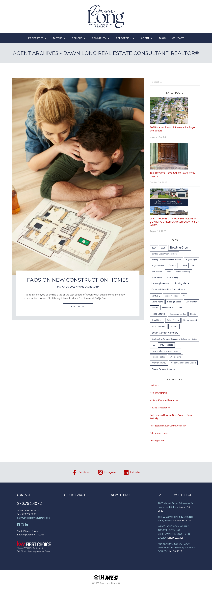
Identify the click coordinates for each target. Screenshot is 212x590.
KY (184, 296)
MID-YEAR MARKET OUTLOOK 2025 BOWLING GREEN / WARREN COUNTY (176, 547)
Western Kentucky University (164, 369)
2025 (163, 248)
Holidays (154, 385)
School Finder (157, 320)
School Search (173, 320)
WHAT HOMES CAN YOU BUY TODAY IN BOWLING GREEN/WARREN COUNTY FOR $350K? (174, 222)
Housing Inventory (160, 283)
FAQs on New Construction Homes (78, 280)
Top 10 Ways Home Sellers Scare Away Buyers (172, 174)
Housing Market (181, 283)
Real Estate (158, 314)
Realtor (193, 314)
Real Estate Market (178, 314)
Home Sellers (157, 277)
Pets (180, 307)
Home (169, 272)
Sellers (77, 38)
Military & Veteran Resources (164, 400)
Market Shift (167, 307)
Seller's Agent (190, 320)
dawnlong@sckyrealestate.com (33, 517)
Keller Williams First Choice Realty (169, 289)
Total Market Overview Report (165, 351)
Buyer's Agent (191, 259)
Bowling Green (179, 248)
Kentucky (156, 296)
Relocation (123, 38)
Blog (162, 38)
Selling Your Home (159, 433)
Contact (178, 38)
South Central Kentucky (165, 333)
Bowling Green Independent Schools (166, 259)
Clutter (184, 265)
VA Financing (175, 357)
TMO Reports (166, 344)
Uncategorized (157, 440)
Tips (153, 345)
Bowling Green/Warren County (164, 254)
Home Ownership (88, 286)
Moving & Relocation (160, 407)
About (145, 38)
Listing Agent (157, 302)
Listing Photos (174, 301)
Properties (35, 38)
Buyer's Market (158, 265)
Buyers (57, 38)
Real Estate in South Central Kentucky (168, 425)
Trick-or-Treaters (158, 357)
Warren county (159, 362)
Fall (193, 265)
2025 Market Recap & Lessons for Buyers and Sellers (173, 129)
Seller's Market (159, 326)
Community (99, 38)
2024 (154, 248)
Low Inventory (191, 302)
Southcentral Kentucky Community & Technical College (174, 339)
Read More (77, 306)
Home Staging (172, 277)
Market (155, 308)
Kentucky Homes (171, 296)
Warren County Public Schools (183, 363)
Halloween (157, 271)
